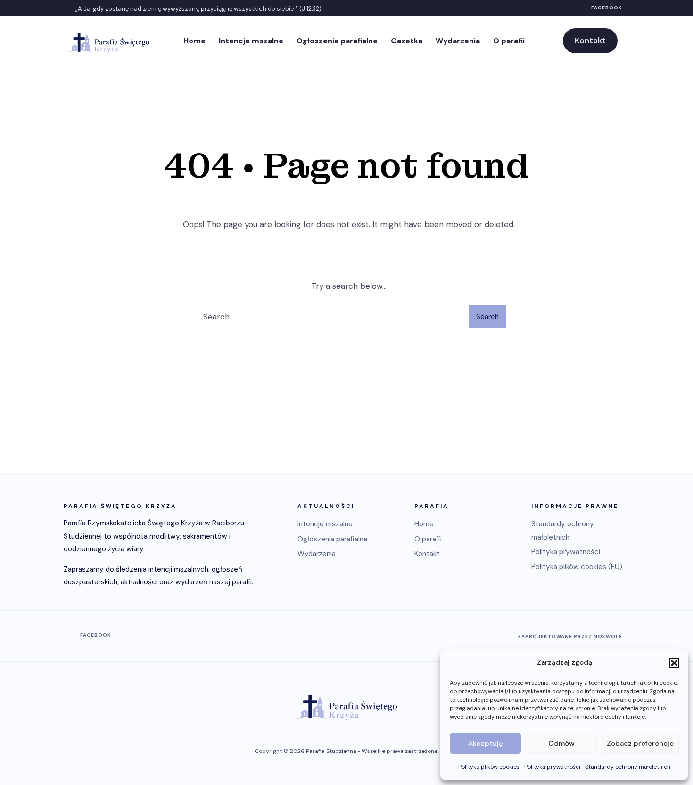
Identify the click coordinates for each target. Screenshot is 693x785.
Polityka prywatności (552, 766)
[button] (674, 663)
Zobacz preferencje (640, 743)
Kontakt (590, 40)
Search (487, 316)
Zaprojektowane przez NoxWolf (570, 636)
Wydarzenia (458, 41)
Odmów (561, 743)
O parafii (509, 41)
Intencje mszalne (251, 41)
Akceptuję (485, 743)
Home (194, 41)
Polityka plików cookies (489, 766)
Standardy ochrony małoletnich (627, 766)
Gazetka (406, 41)
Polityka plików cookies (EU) (576, 567)
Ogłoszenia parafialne (337, 41)
